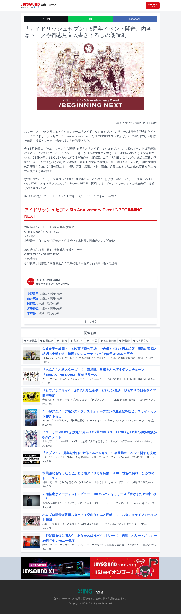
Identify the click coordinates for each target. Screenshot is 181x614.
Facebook (135, 18)
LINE (90, 18)
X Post (46, 18)
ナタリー (38, 7)
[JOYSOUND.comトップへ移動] (153, 5)
